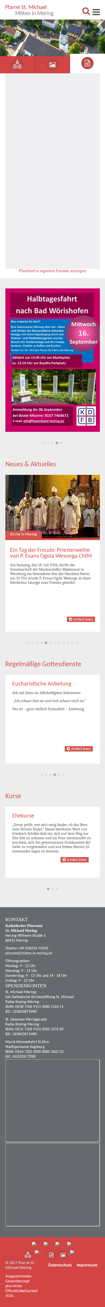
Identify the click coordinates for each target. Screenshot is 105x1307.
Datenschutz (60, 1265)
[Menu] (96, 12)
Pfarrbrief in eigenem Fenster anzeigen (52, 271)
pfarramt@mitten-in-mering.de (28, 953)
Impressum (87, 1265)
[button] (35, 443)
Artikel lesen (82, 619)
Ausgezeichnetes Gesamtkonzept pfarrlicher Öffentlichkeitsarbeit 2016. (21, 1286)
